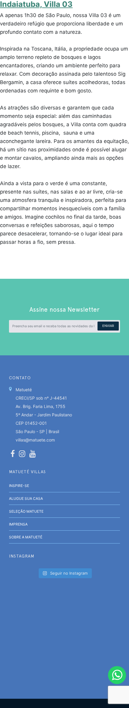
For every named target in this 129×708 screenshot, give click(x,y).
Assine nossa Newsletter (64, 309)
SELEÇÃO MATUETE (26, 511)
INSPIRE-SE (19, 485)
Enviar (108, 326)
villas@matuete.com (35, 439)
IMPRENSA (18, 524)
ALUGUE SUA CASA (26, 498)
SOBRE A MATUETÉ (25, 537)
